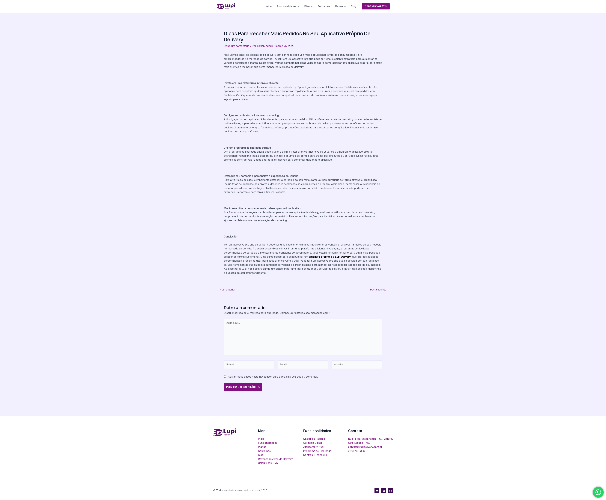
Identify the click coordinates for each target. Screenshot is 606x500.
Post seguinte (379, 289)
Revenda (340, 6)
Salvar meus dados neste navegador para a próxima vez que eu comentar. (273, 376)
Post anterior (226, 289)
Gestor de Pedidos (314, 438)
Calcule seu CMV (268, 462)
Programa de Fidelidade (317, 451)
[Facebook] (390, 490)
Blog (353, 6)
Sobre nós (324, 6)
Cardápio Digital (312, 442)
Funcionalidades (286, 6)
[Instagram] (383, 490)
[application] (297, 6)
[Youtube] (376, 490)
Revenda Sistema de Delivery (275, 459)
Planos (308, 6)
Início (268, 6)
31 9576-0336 (356, 451)
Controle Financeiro (315, 454)
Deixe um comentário (236, 45)
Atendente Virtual (313, 446)
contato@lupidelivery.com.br (365, 446)
